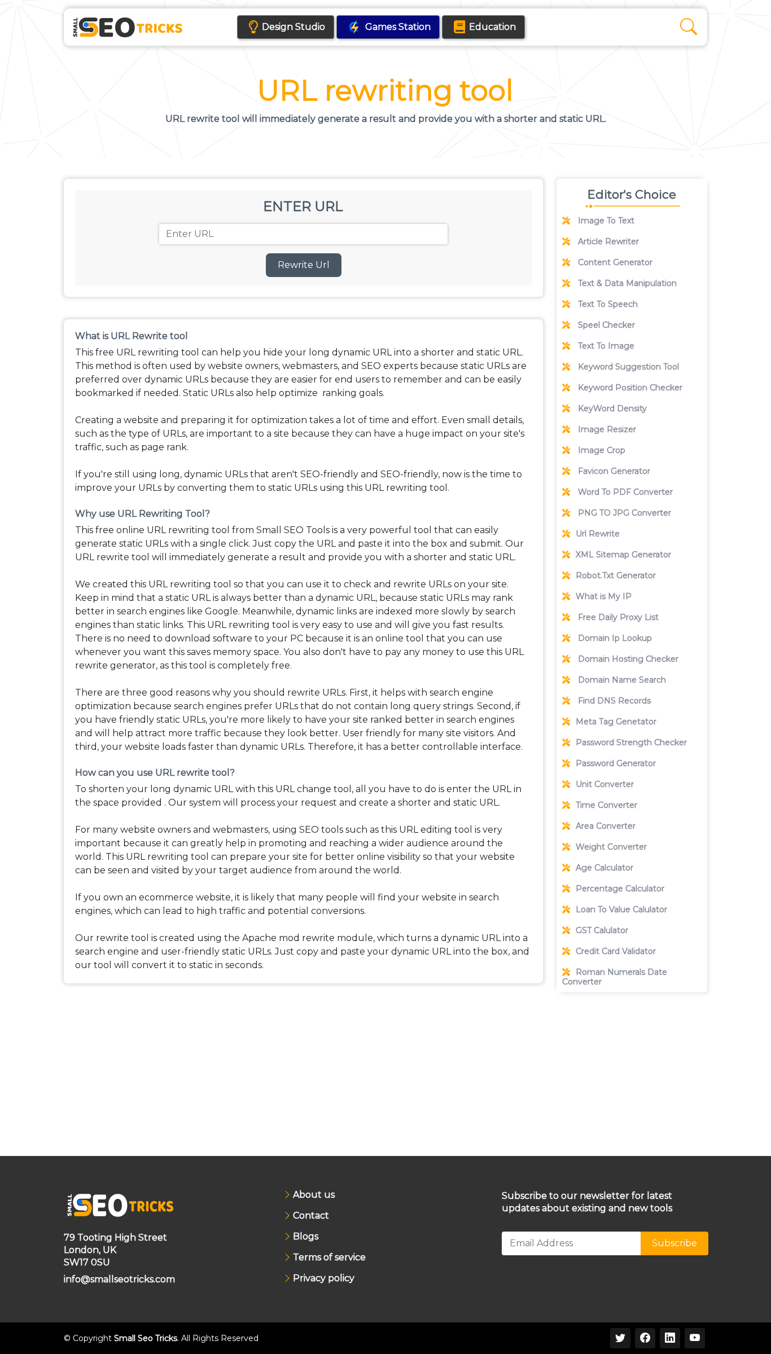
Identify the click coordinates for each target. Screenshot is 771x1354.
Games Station (398, 26)
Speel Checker (605, 325)
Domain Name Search (621, 680)
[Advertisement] (632, 1074)
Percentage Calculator (620, 888)
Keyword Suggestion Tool (627, 367)
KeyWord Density (611, 408)
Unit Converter (605, 784)
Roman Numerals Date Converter (614, 977)
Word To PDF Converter (624, 492)
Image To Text (605, 221)
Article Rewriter (607, 241)
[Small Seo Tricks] (127, 27)
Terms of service (329, 1257)
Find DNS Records (613, 701)
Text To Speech (607, 304)
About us (314, 1194)
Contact (311, 1215)
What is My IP (604, 596)
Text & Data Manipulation (626, 283)
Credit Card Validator (616, 951)
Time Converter (606, 805)
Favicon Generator (613, 471)
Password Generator (616, 763)
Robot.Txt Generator (616, 575)
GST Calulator (602, 930)
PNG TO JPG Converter (623, 513)
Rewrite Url (304, 265)
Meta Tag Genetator (616, 721)
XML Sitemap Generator (623, 554)
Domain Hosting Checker (627, 659)
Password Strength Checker (631, 742)
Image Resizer (606, 429)
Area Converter (606, 826)
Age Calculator (604, 868)
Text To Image (605, 346)
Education (492, 26)
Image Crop (600, 450)
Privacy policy (323, 1278)
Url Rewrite (598, 534)
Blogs (305, 1236)
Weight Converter (611, 847)
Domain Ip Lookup (614, 638)
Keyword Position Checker (629, 388)
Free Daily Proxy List (617, 617)
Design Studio (293, 26)
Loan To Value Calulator (621, 909)
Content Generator (614, 262)
